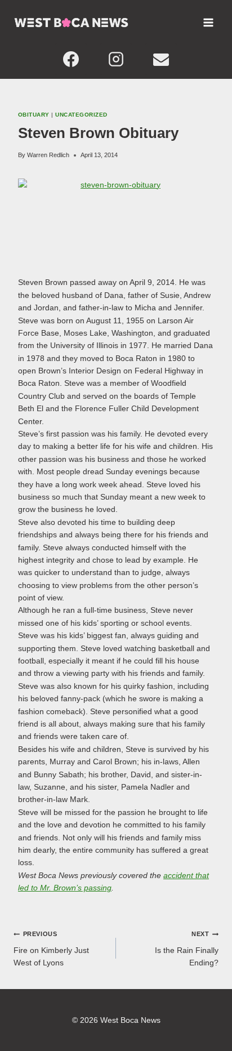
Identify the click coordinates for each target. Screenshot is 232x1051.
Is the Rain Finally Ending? (186, 948)
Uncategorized (81, 115)
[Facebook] (71, 59)
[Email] (161, 59)
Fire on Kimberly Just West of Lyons (51, 948)
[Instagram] (116, 59)
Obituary (34, 115)
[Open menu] (208, 23)
